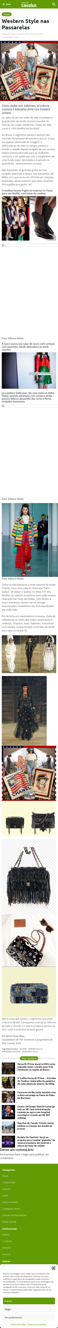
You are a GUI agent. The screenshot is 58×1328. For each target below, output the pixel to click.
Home (24, 1049)
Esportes (6, 1189)
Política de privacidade (37, 1324)
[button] (53, 1267)
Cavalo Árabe (8, 1182)
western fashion (12, 1052)
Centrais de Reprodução (14, 1215)
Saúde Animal (9, 1221)
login (26, 1154)
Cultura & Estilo (10, 1202)
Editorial (6, 1247)
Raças (5, 1175)
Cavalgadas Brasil (11, 1208)
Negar (8, 1309)
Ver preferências (13, 1317)
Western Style (30, 1052)
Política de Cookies (18, 1324)
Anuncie (6, 1254)
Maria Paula (36, 1049)
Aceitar (8, 1301)
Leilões (5, 1234)
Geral (5, 1195)
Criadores (7, 1241)
